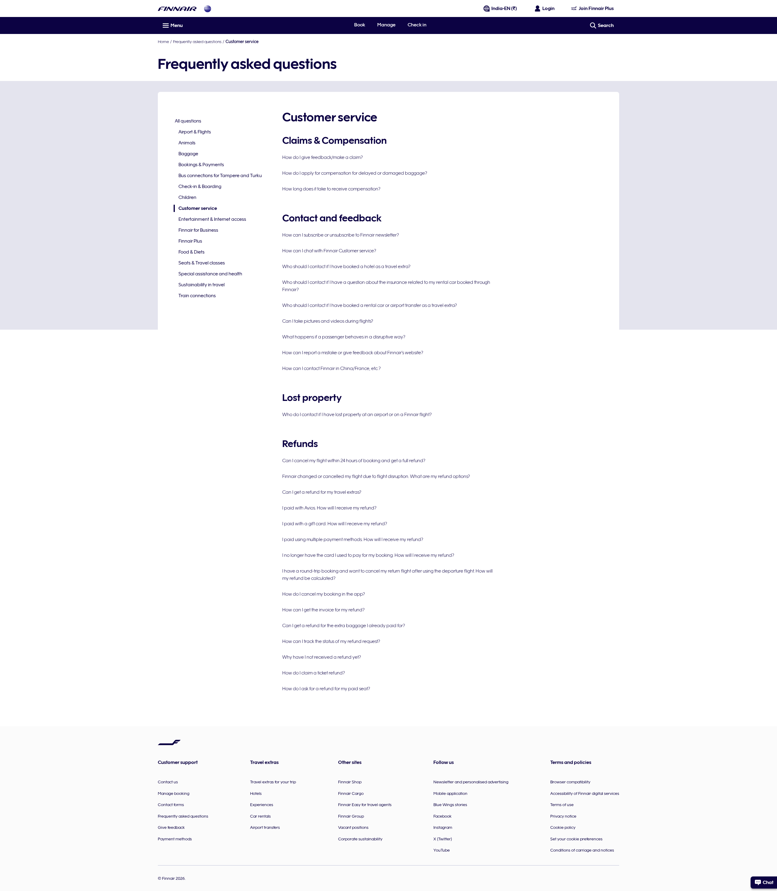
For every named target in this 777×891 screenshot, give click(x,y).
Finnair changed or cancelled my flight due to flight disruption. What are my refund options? (376, 476)
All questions (188, 121)
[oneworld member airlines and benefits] (207, 8)
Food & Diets (191, 252)
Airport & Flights (194, 132)
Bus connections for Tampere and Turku (220, 175)
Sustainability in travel (201, 284)
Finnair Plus (190, 241)
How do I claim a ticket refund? (313, 673)
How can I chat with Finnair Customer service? (329, 251)
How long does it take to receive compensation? (331, 189)
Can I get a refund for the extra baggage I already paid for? (343, 625)
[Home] (177, 8)
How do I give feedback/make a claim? (322, 157)
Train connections (197, 295)
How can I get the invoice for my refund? (323, 610)
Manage (386, 25)
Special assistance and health (210, 274)
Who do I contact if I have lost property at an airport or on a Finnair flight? (357, 414)
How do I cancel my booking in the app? (323, 594)
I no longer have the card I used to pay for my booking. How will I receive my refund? (368, 555)
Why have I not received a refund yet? (321, 657)
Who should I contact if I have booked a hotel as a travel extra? (346, 266)
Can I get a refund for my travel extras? (321, 492)
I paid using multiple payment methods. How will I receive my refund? (352, 539)
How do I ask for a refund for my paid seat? (326, 688)
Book (359, 25)
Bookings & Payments (201, 164)
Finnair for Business (198, 230)
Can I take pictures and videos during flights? (327, 321)
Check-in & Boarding (199, 186)
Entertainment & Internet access (212, 219)
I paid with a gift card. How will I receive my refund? (334, 523)
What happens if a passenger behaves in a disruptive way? (343, 337)
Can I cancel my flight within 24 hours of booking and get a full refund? (353, 460)
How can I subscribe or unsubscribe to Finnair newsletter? (340, 235)
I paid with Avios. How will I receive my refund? (329, 508)
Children (187, 197)
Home (163, 41)
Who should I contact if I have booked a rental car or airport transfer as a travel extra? (369, 305)
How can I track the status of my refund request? (331, 641)
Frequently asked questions (197, 41)
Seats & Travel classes (201, 263)
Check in (417, 25)
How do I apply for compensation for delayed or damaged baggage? (354, 173)
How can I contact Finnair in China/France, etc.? (331, 368)
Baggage (188, 153)
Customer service (195, 209)
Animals (186, 143)
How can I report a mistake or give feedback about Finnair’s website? (352, 352)
